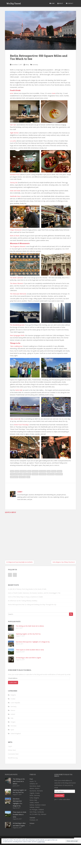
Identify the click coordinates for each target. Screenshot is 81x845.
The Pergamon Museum (18, 246)
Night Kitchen (14, 133)
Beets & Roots (14, 236)
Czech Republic (15, 703)
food (48, 471)
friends (54, 471)
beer (12, 471)
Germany (35, 64)
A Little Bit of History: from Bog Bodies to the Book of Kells (27, 589)
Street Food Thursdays (21, 425)
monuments (27, 474)
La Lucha (13, 141)
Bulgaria (13, 695)
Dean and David (15, 191)
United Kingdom (16, 733)
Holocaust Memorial (16, 474)
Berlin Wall (18, 390)
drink (29, 471)
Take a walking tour (16, 346)
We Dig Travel (13, 3)
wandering (22, 477)
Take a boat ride (15, 419)
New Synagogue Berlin (17, 335)
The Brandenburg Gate (17, 325)
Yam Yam (13, 125)
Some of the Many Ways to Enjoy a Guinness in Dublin (25, 597)
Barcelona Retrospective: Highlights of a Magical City (33, 642)
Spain (12, 730)
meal (53, 93)
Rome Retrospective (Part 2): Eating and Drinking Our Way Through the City (32, 604)
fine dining (42, 471)
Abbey (27, 64)
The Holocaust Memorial (18, 294)
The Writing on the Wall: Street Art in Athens (30, 626)
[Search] (71, 614)
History (59, 471)
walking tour (14, 477)
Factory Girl (13, 182)
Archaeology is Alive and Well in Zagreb (28, 658)
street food (59, 474)
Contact (70, 3)
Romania (13, 726)
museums (35, 474)
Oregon (13, 722)
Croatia (13, 699)
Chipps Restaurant (16, 230)
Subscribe (13, 682)
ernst (11, 93)
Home (52, 3)
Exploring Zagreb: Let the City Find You (28, 634)
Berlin (16, 471)
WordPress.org (12, 758)
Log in (10, 746)
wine (28, 477)
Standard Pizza (14, 174)
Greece (13, 710)
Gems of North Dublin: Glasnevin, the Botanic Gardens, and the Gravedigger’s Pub (34, 593)
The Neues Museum (16, 283)
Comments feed (13, 754)
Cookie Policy (41, 842)
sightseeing (51, 474)
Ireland (13, 714)
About (61, 3)
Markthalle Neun (15, 196)
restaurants (43, 474)
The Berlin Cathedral (16, 278)
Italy (12, 718)
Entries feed (12, 750)
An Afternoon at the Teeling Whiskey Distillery (22, 601)
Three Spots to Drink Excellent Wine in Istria (30, 650)
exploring (35, 471)
